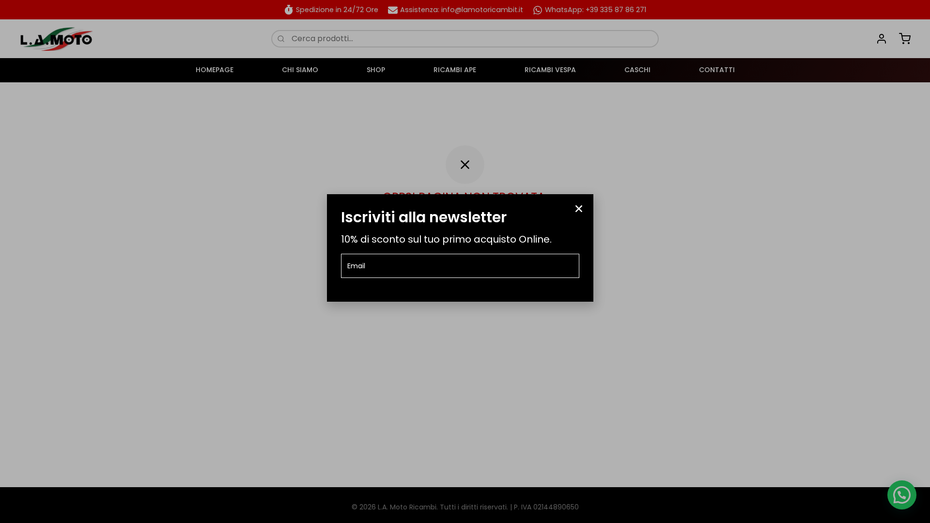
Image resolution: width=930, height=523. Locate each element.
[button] (579, 209)
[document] (465, 261)
